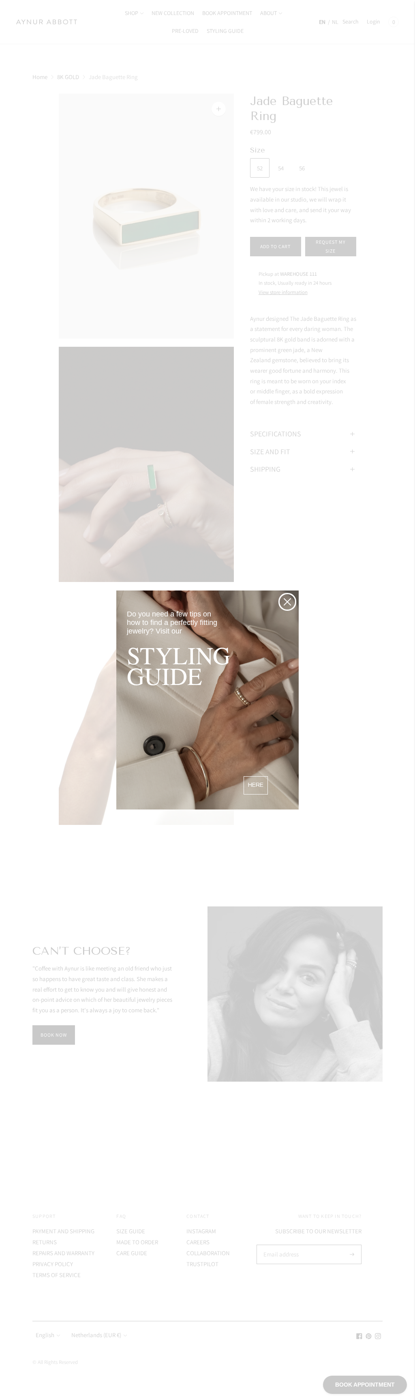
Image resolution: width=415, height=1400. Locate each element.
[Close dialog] (287, 602)
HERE (255, 785)
